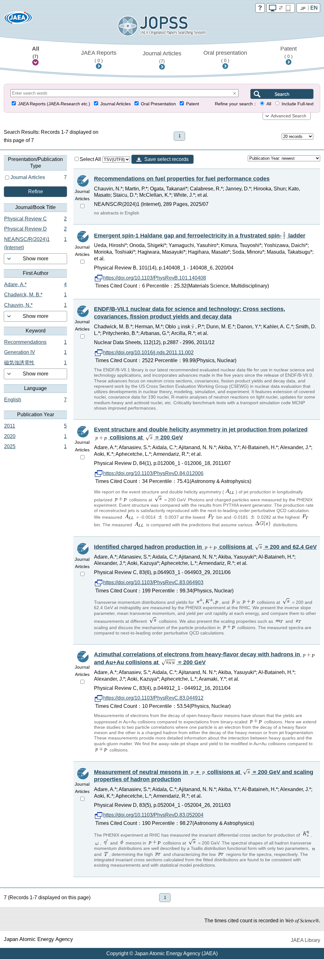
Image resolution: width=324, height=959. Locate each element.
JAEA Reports (98, 56)
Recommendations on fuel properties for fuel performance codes (182, 179)
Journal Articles (162, 57)
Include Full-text (298, 104)
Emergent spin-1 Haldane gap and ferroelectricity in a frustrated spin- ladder (199, 235)
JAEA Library (305, 940)
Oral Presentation (158, 104)
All (35, 52)
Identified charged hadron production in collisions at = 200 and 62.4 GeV (205, 547)
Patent (288, 52)
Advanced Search (288, 116)
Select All (91, 159)
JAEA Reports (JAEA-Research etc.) (54, 104)
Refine (35, 191)
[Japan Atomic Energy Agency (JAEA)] (18, 19)
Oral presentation (225, 56)
